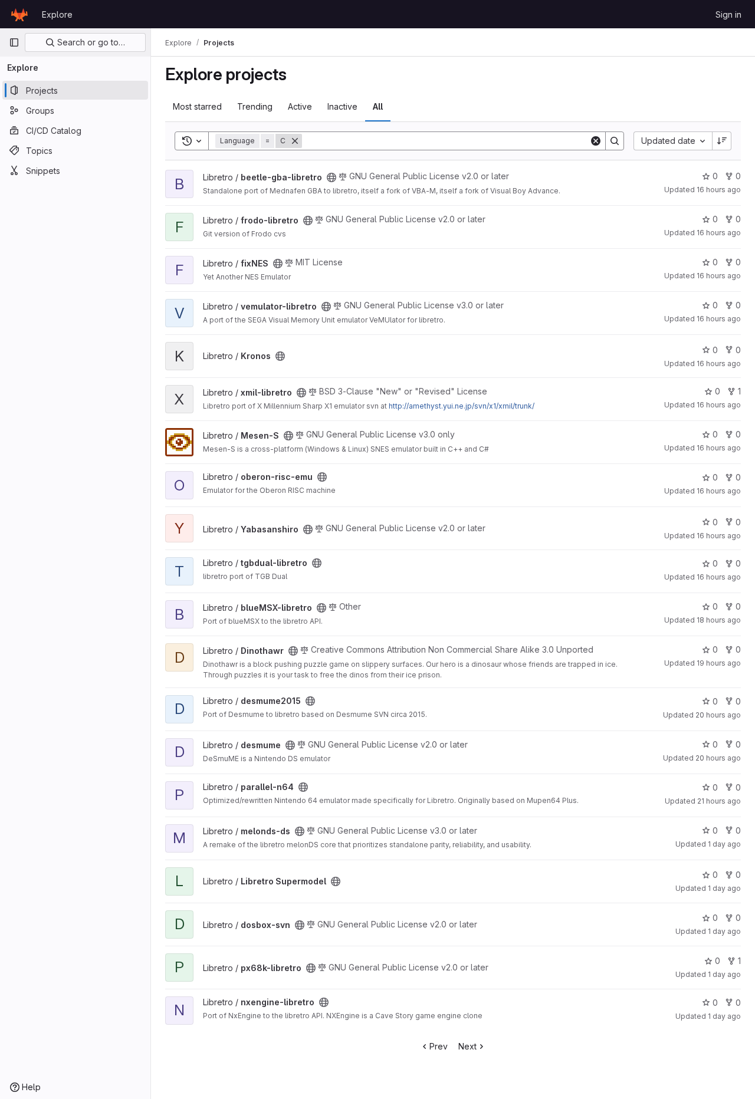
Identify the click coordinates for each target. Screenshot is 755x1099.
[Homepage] (19, 14)
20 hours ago (718, 714)
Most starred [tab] (197, 106)
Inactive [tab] (342, 106)
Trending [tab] (255, 106)
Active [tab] (300, 106)
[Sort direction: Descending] (722, 140)
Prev (438, 1046)
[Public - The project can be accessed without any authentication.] (331, 177)
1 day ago (724, 844)
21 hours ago (719, 801)
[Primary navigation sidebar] (14, 42)
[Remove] (295, 141)
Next (467, 1046)
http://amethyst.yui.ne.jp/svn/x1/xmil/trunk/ (461, 406)
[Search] (614, 140)
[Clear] (596, 141)
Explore (57, 14)
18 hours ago (719, 620)
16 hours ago (719, 189)
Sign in (728, 14)
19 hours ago (719, 663)
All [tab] (378, 106)
